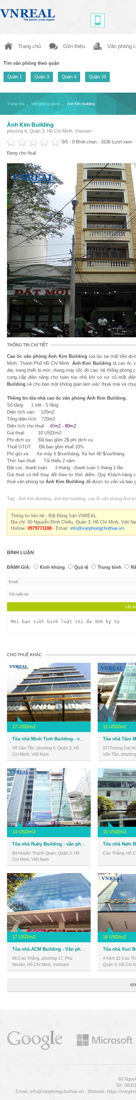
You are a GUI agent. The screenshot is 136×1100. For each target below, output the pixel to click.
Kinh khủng (52, 567)
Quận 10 (97, 76)
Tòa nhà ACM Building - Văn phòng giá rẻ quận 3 (65, 949)
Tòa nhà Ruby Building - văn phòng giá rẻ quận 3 (65, 844)
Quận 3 (42, 76)
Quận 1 (14, 76)
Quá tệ (81, 567)
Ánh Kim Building (30, 125)
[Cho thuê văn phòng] (34, 1039)
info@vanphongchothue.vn (97, 528)
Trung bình (109, 567)
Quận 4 (69, 76)
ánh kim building (69, 498)
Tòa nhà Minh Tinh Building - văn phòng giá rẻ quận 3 (71, 738)
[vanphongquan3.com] (28, 13)
